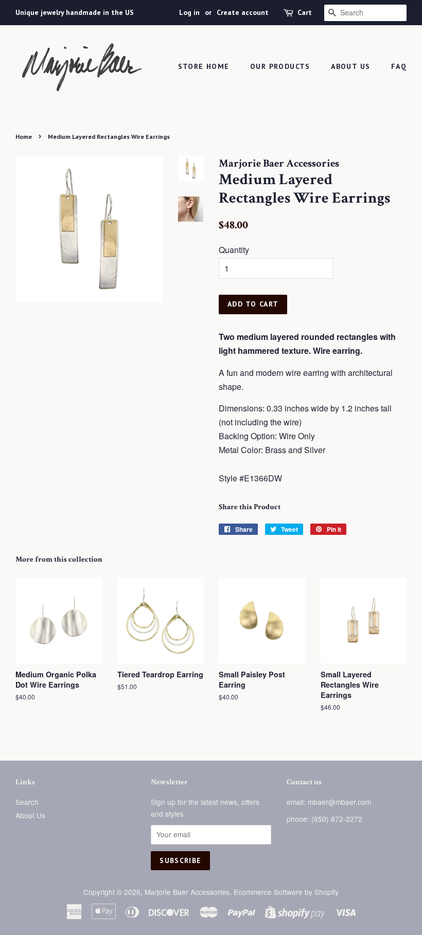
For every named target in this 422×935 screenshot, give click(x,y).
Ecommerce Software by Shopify (286, 892)
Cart (304, 12)
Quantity (234, 250)
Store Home (204, 66)
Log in (189, 12)
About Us (350, 66)
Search (27, 802)
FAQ (399, 66)
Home (23, 136)
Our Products (280, 66)
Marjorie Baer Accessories (187, 892)
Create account (243, 12)
